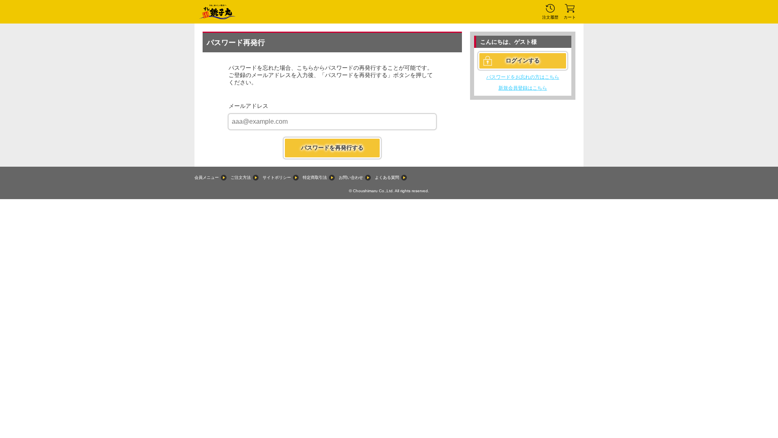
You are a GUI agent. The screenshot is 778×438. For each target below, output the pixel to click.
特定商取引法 (315, 177)
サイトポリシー (277, 177)
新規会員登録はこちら (522, 88)
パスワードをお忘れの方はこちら (522, 77)
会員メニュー (206, 177)
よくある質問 (387, 177)
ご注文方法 (241, 177)
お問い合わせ (351, 177)
